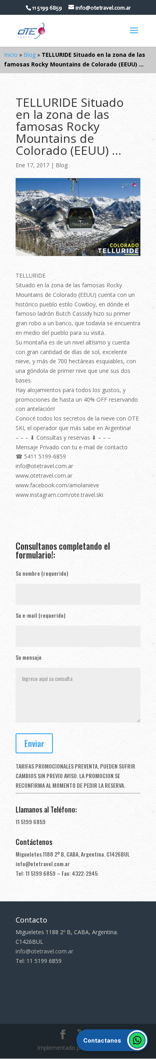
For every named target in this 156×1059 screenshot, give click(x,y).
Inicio (11, 54)
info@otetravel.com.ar (43, 863)
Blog (30, 54)
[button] (112, 1040)
